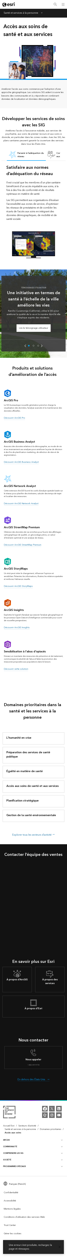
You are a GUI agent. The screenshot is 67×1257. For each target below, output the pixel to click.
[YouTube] (59, 1115)
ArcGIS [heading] (6, 1140)
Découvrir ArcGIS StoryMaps (18, 586)
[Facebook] (45, 1109)
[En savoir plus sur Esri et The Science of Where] (9, 1112)
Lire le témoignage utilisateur (33, 328)
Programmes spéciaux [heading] (14, 1166)
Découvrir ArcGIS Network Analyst (21, 503)
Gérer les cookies (12, 1233)
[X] (52, 1109)
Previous (25, 345)
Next (41, 345)
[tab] (26, 155)
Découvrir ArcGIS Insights (17, 627)
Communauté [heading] (10, 1146)
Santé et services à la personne (21, 13)
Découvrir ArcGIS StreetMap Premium (22, 545)
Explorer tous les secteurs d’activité (32, 835)
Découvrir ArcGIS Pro (14, 418)
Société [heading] (7, 1159)
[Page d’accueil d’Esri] (8, 4)
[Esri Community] (45, 1115)
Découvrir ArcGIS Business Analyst (21, 462)
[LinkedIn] (59, 1109)
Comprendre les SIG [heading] (13, 1153)
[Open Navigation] (63, 4)
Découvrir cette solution (16, 669)
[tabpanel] (33, 211)
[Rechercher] (55, 4)
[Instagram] (52, 1115)
